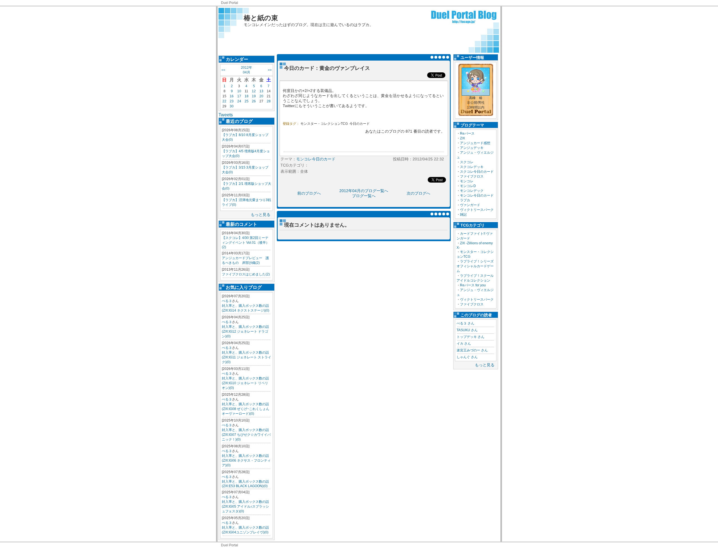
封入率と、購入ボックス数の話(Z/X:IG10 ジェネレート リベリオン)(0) (245, 383)
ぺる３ (227, 301)
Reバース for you (473, 285)
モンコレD (468, 186)
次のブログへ (418, 193)
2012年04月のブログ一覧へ (363, 190)
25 (246, 101)
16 (232, 96)
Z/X (462, 138)
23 (232, 101)
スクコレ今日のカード (477, 172)
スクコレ (466, 162)
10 (239, 91)
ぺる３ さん (465, 323)
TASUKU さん (467, 330)
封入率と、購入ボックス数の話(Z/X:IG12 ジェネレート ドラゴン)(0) (245, 331)
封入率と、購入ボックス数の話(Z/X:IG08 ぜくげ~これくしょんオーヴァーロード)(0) (245, 409)
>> (270, 70)
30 (232, 106)
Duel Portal (229, 3)
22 (224, 101)
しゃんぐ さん (467, 357)
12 (254, 91)
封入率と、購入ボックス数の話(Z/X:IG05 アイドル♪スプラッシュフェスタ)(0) (245, 506)
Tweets (225, 114)
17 (239, 96)
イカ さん (464, 344)
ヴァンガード (470, 205)
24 (239, 101)
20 (261, 96)
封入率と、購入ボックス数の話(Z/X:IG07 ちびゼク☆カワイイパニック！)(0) (246, 434)
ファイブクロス (472, 176)
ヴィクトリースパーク (477, 210)
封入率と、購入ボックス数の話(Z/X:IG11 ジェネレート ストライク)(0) (246, 357)
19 (254, 96)
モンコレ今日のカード (477, 195)
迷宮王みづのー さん (472, 350)
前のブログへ (309, 193)
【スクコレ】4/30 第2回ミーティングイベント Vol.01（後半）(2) (245, 242)
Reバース (467, 133)
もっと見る (260, 214)
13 (261, 91)
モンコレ (466, 181)
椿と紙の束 (261, 18)
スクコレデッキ (472, 167)
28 (269, 101)
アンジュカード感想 (475, 143)
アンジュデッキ (472, 148)
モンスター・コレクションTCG (324, 124)
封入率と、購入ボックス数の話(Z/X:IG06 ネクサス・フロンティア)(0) (246, 460)
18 (246, 96)
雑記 (463, 215)
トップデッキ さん (470, 337)
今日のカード (359, 124)
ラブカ (465, 200)
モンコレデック (472, 191)
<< (223, 70)
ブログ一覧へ (364, 196)
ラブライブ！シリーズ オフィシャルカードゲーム (477, 266)
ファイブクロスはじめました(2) (246, 274)
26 (254, 101)
